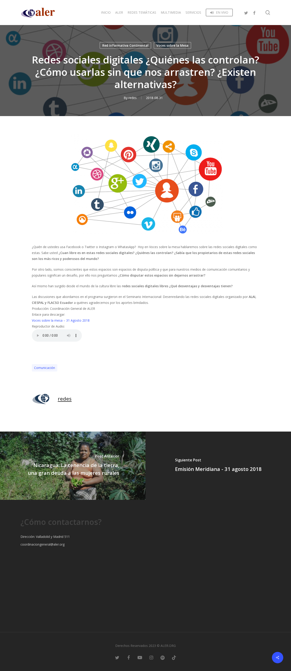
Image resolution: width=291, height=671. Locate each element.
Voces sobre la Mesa (172, 45)
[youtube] (139, 657)
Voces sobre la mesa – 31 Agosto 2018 (61, 320)
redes (132, 98)
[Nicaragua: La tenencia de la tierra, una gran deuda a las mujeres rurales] (73, 466)
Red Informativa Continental (125, 45)
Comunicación (44, 368)
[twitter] (246, 12)
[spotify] (162, 657)
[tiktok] (174, 657)
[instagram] (151, 657)
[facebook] (254, 12)
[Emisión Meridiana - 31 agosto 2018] (218, 466)
